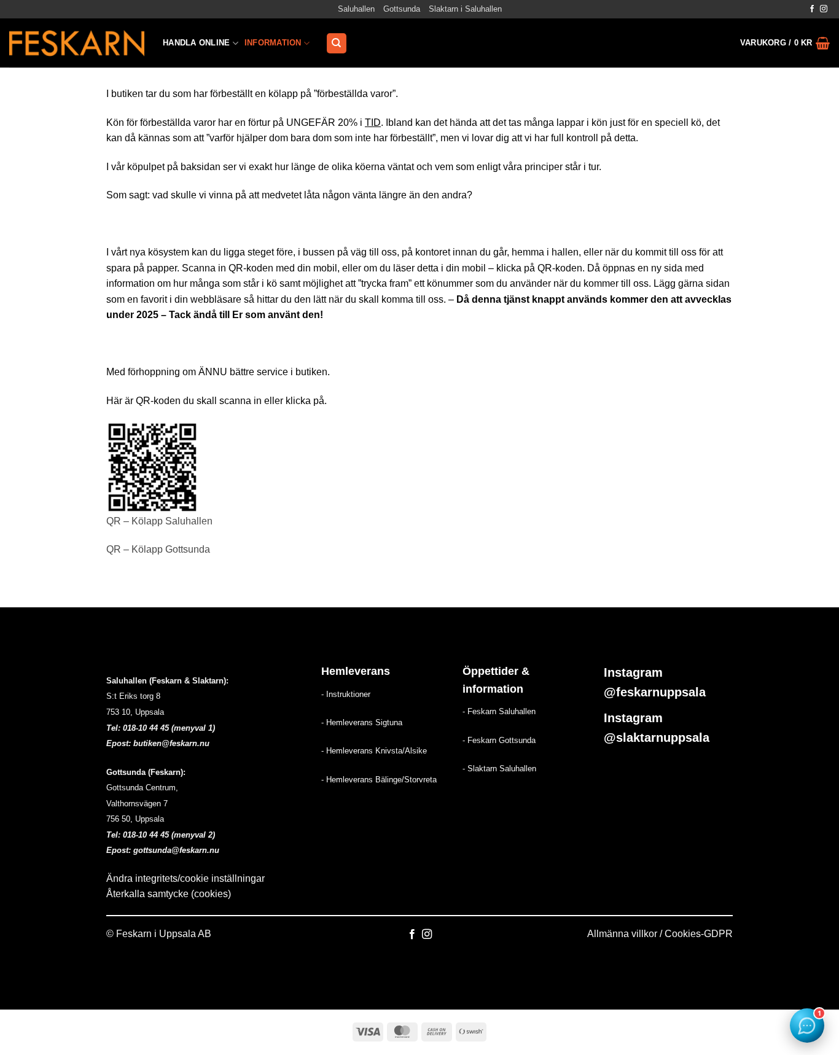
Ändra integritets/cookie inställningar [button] (185, 878)
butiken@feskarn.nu (171, 743)
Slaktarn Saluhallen (501, 768)
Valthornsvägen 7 (137, 803)
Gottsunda (401, 9)
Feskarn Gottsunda (501, 740)
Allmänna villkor (622, 933)
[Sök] (336, 43)
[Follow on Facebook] (812, 9)
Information (273, 42)
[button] (785, 42)
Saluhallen (356, 9)
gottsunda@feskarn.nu (176, 850)
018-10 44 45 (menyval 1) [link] (169, 728)
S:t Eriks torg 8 (133, 696)
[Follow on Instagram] (823, 9)
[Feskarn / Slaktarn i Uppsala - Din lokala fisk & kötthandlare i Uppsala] (76, 43)
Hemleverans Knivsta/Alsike (376, 750)
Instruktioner (348, 694)
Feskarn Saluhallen (501, 711)
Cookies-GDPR (699, 933)
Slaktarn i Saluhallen (465, 9)
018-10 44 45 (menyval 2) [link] (169, 834)
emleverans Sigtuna (367, 722)
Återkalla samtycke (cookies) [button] (168, 894)
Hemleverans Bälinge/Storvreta (381, 779)
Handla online (196, 42)
